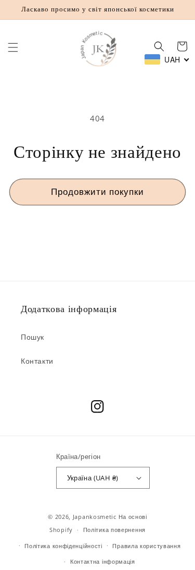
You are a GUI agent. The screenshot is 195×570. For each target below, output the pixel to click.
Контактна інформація (102, 561)
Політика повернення (114, 530)
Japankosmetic (94, 517)
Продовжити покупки (97, 191)
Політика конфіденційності (63, 546)
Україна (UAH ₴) (93, 477)
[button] (13, 47)
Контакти (37, 361)
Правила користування (146, 546)
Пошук (32, 337)
